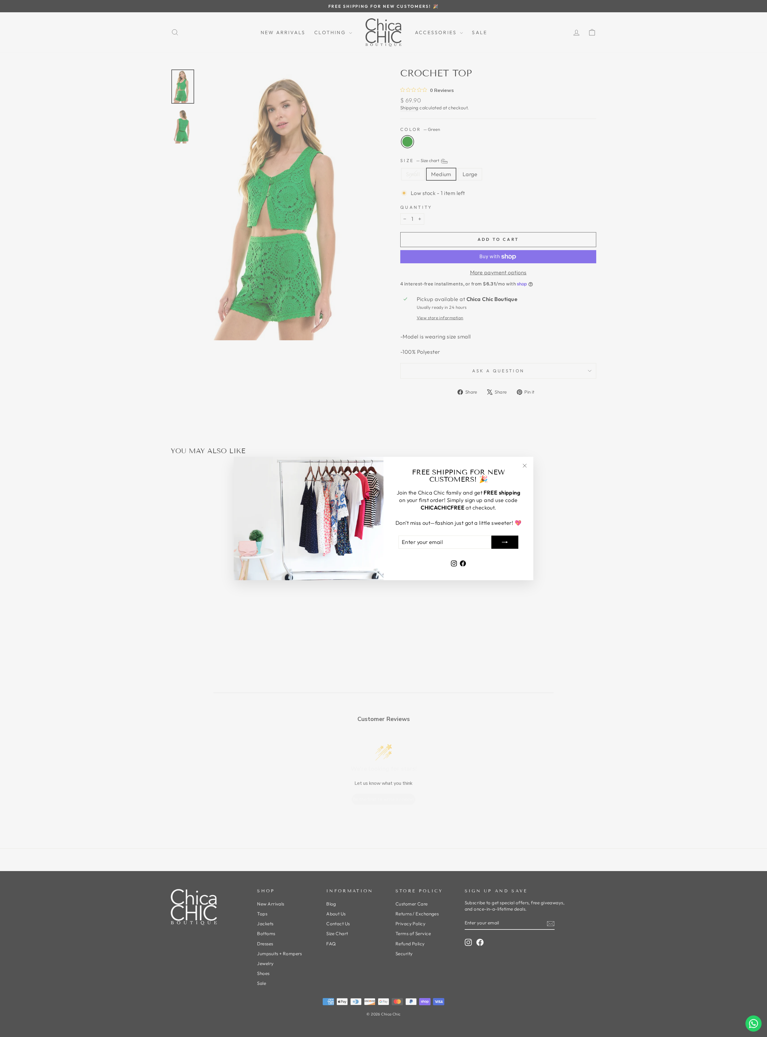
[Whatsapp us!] (753, 1023)
